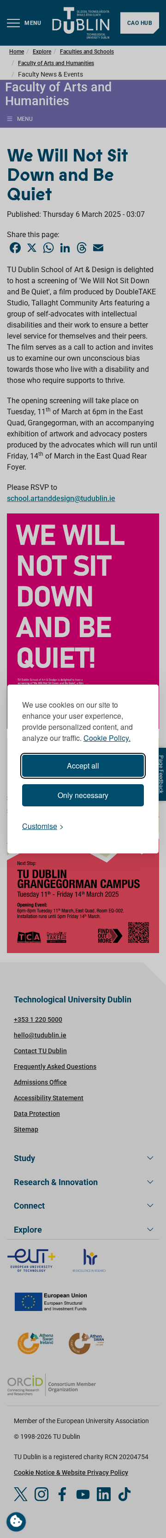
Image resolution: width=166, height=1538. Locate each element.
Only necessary (83, 795)
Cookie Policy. (106, 738)
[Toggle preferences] (16, 1522)
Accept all (83, 765)
